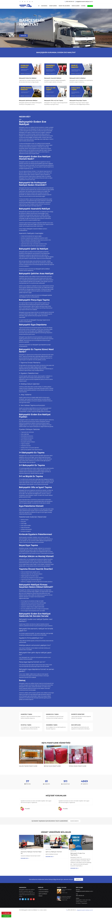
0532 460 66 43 (70, 1)
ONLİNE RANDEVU (74, 820)
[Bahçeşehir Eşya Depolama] (81, 841)
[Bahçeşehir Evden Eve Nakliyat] (26, 5)
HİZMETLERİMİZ (53, 5)
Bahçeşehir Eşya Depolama (40, 344)
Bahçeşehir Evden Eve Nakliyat (29, 910)
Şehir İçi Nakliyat (43, 893)
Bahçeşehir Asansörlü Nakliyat (34, 229)
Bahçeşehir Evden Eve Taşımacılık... (53, 854)
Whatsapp (7, 916)
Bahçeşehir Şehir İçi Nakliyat (43, 269)
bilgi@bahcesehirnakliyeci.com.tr (84, 1)
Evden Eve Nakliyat (43, 889)
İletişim (40, 896)
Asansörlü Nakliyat (43, 891)
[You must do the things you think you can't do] (59, 891)
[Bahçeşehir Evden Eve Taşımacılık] (56, 842)
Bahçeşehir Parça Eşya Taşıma (38, 320)
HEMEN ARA (23, 35)
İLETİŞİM (83, 5)
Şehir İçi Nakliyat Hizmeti (29, 852)
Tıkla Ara (6, 913)
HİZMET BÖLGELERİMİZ (64, 5)
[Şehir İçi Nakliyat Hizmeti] (31, 841)
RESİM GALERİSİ (75, 5)
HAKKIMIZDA (44, 5)
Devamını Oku (24, 856)
